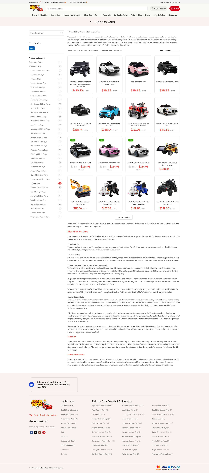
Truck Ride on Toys (37, 208)
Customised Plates (35, 62)
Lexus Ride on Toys (37, 133)
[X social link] (35, 432)
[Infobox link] (170, 2)
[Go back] (91, 22)
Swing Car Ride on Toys (39, 196)
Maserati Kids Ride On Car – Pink (109, 162)
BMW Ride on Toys (37, 87)
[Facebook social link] (31, 432)
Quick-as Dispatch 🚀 (35, 2)
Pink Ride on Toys (37, 163)
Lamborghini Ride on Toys (40, 129)
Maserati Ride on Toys (38, 142)
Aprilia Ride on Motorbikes (40, 70)
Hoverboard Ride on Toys (39, 121)
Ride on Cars (35, 183)
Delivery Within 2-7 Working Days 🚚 (55, 2)
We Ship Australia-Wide (43, 415)
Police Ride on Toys (37, 167)
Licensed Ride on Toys (38, 137)
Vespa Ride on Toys (37, 213)
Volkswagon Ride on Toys (39, 217)
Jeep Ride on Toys (37, 125)
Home (69, 50)
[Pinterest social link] (44, 432)
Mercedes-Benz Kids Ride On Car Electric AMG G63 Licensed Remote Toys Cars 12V (80, 84)
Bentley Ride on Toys (38, 83)
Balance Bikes (35, 79)
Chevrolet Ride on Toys (39, 100)
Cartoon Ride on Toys (38, 96)
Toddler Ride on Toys (38, 200)
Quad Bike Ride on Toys (39, 175)
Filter (31, 48)
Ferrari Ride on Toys (37, 108)
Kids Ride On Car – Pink (138, 81)
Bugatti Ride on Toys (38, 91)
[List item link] (42, 426)
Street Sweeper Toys (38, 192)
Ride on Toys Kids (41, 468)
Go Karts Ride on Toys (38, 116)
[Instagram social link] (39, 432)
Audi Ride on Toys (37, 75)
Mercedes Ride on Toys (39, 150)
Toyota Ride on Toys (38, 204)
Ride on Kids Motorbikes (39, 188)
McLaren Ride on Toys (38, 146)
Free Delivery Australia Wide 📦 (79, 2)
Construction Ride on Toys (40, 104)
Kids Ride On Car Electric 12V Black (167, 81)
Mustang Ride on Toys (38, 154)
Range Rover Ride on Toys (40, 179)
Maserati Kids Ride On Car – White (138, 162)
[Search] (61, 33)
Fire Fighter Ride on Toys (39, 112)
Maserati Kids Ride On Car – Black (80, 162)
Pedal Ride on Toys (37, 158)
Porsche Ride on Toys (38, 171)
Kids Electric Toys (35, 66)
